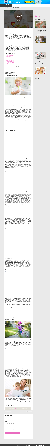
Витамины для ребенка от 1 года (39, 29)
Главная (5, 7)
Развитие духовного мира (11, 63)
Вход (47, 5)
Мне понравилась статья (11, 408)
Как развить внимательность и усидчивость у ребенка (39, 44)
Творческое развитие (10, 62)
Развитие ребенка (37, 16)
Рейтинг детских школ (29, 5)
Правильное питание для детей (39, 74)
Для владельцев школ (40, 445)
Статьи (43, 5)
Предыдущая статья (8, 411)
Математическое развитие (10, 57)
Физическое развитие (10, 61)
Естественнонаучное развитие (10, 60)
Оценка (6, 421)
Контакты (28, 445)
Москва (14, 5)
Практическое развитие (9, 55)
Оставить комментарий (12, 433)
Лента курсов (37, 5)
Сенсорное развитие (9, 56)
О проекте (18, 445)
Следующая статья (29, 411)
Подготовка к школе (37, 15)
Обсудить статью (24, 408)
